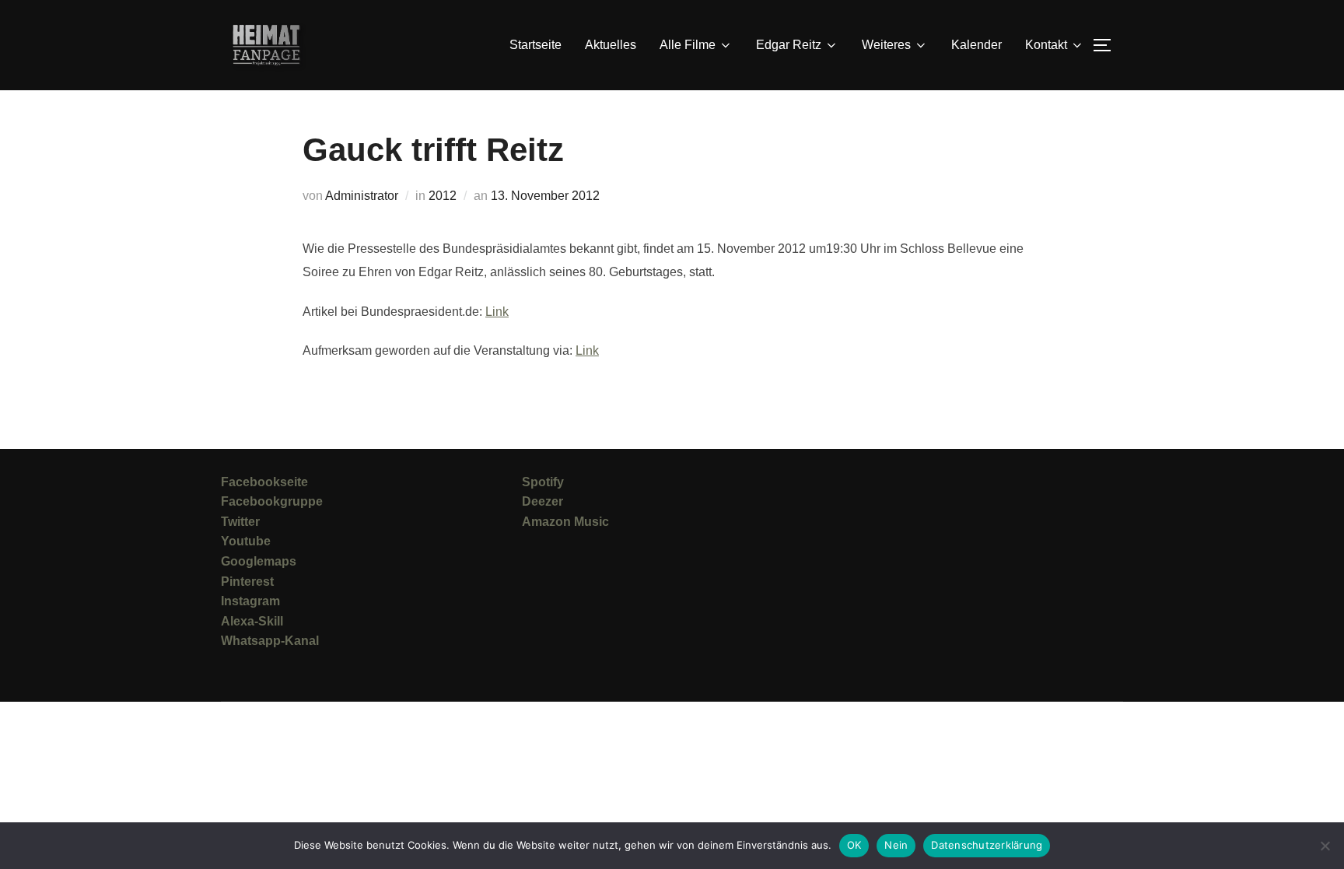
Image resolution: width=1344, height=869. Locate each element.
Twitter (240, 521)
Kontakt (1046, 44)
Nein (896, 845)
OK (854, 845)
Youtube (246, 541)
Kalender (976, 44)
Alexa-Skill (252, 621)
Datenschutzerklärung (986, 845)
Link (497, 311)
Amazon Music (565, 521)
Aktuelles (610, 44)
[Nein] (1324, 845)
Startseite (535, 44)
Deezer (542, 501)
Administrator (361, 195)
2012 (443, 195)
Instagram (250, 601)
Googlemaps (258, 561)
